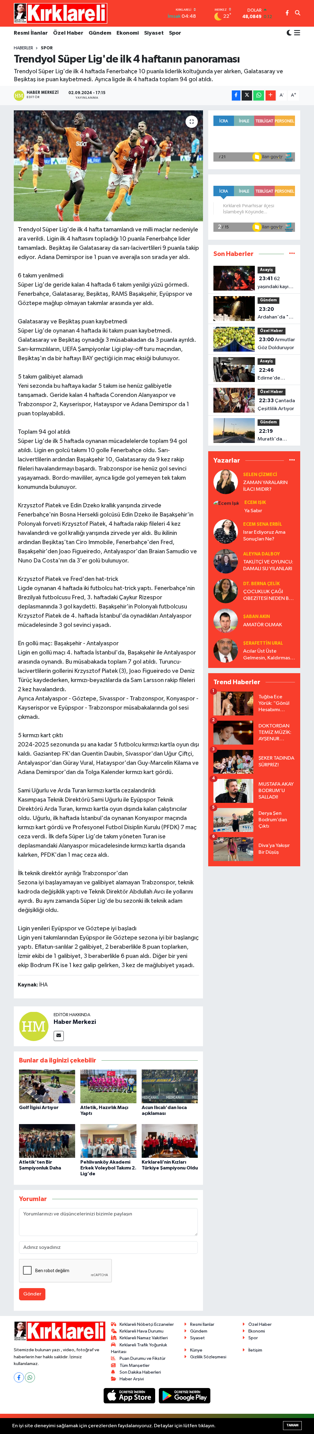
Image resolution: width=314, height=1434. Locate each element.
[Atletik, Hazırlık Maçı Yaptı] (108, 1086)
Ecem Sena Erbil (262, 524)
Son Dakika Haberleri (140, 1372)
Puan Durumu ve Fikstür (143, 1358)
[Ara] (297, 13)
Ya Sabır (253, 510)
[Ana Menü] (296, 33)
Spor (175, 33)
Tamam (292, 1425)
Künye (196, 1350)
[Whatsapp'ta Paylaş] (258, 95)
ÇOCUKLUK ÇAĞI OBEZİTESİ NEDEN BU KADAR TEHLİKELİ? (267, 595)
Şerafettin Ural (263, 643)
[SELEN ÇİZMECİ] (225, 481)
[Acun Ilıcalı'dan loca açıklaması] (170, 1086)
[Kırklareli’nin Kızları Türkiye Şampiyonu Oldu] (170, 1140)
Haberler (23, 48)
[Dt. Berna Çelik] (225, 590)
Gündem (100, 33)
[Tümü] (292, 254)
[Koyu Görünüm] (289, 33)
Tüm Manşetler (135, 1365)
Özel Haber (68, 33)
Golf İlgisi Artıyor (39, 1107)
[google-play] (185, 1395)
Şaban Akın (256, 616)
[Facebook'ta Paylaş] (236, 95)
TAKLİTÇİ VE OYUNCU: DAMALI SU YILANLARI (268, 565)
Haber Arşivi (132, 1379)
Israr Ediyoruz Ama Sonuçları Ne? (264, 535)
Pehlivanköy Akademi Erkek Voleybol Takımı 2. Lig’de (108, 1168)
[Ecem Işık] (226, 503)
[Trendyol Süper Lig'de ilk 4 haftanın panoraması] (108, 165)
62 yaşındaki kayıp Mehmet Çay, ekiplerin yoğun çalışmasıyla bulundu (275, 283)
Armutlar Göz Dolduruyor (276, 343)
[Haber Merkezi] (33, 1026)
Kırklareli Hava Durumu (141, 1331)
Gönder (32, 1294)
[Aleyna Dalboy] (225, 561)
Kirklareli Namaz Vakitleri (144, 1338)
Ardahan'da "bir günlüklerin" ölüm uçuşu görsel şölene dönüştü (276, 314)
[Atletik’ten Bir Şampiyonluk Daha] (47, 1140)
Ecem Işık (255, 502)
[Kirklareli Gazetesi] (60, 13)
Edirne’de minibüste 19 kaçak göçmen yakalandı (274, 375)
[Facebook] (19, 1377)
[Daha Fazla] (271, 95)
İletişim (255, 1350)
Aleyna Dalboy (261, 554)
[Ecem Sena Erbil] (225, 531)
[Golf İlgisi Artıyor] (47, 1086)
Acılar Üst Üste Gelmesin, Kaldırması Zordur (267, 655)
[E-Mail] (59, 1036)
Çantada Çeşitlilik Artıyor (276, 404)
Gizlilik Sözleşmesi (208, 1357)
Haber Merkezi (75, 1022)
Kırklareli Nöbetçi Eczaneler (147, 1324)
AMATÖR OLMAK (262, 624)
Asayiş (266, 270)
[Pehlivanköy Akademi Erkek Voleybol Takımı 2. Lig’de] (108, 1140)
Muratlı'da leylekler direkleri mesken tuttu (273, 436)
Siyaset (154, 33)
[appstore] (130, 1395)
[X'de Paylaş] (247, 95)
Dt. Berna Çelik (261, 584)
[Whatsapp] (30, 1377)
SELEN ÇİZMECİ (260, 474)
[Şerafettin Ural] (225, 650)
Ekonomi (128, 33)
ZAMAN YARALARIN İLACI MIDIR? (265, 486)
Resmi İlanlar (31, 33)
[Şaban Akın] (225, 620)
